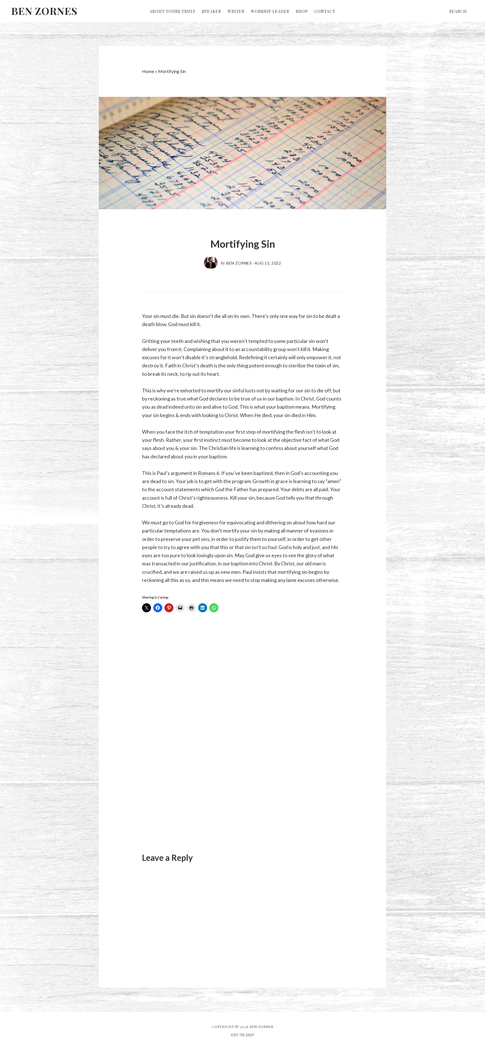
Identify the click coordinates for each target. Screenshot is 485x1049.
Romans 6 (208, 473)
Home (148, 71)
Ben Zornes (44, 10)
